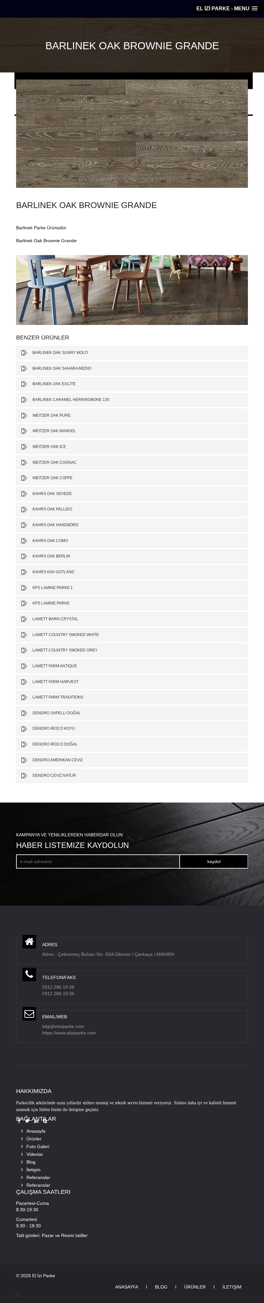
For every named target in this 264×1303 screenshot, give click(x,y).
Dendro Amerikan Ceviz (58, 760)
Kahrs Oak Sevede (52, 493)
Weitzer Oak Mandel (54, 431)
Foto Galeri (37, 1146)
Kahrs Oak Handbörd (56, 525)
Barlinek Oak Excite (54, 384)
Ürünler (34, 1138)
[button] (227, 8)
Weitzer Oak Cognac (55, 462)
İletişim (33, 1169)
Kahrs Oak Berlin (51, 556)
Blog (30, 1162)
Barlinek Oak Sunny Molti (60, 352)
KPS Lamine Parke (51, 603)
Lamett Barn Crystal (55, 619)
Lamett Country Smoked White (66, 634)
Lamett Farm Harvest (56, 682)
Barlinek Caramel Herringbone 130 (71, 399)
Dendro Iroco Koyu (54, 728)
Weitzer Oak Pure (52, 415)
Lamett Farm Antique (55, 666)
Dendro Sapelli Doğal (57, 713)
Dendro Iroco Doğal (55, 744)
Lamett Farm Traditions (58, 697)
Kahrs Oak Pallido (52, 509)
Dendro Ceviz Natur (54, 775)
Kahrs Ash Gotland (53, 572)
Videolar (34, 1154)
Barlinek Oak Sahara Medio (62, 368)
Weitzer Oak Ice (49, 446)
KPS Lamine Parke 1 (53, 587)
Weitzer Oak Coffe (52, 478)
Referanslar (38, 1177)
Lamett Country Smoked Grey (65, 650)
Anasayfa (35, 1131)
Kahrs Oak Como (50, 540)
